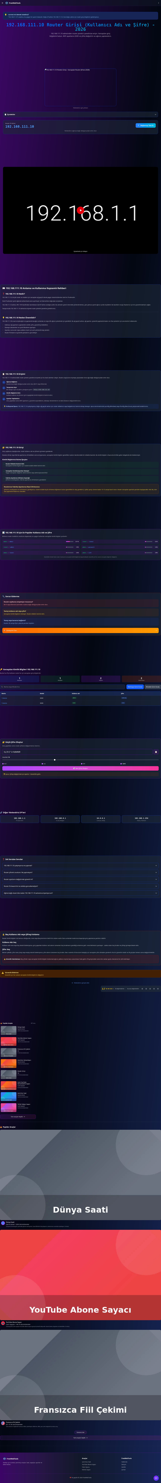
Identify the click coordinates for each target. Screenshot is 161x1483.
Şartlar (123, 1470)
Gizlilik (123, 1467)
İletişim (123, 1464)
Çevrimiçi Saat (86, 1462)
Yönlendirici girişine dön (81, 983)
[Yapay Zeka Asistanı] (156, 1478)
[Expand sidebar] (2, 3)
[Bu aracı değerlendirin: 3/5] (150, 989)
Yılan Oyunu (86, 1467)
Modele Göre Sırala (153, 687)
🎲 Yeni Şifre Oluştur (80, 768)
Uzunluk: (6, 757)
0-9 (84, 764)
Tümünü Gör (80, 1432)
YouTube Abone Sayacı (89, 1464)
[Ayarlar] (158, 3)
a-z (45, 764)
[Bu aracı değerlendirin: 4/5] (154, 989)
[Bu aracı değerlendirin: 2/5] (146, 989)
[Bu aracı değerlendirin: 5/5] (158, 989)
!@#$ (124, 764)
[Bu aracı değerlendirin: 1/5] (142, 989)
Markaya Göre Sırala (135, 687)
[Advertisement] (80, 53)
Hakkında (124, 1462)
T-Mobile (4, 698)
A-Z (5, 764)
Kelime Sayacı (86, 1470)
